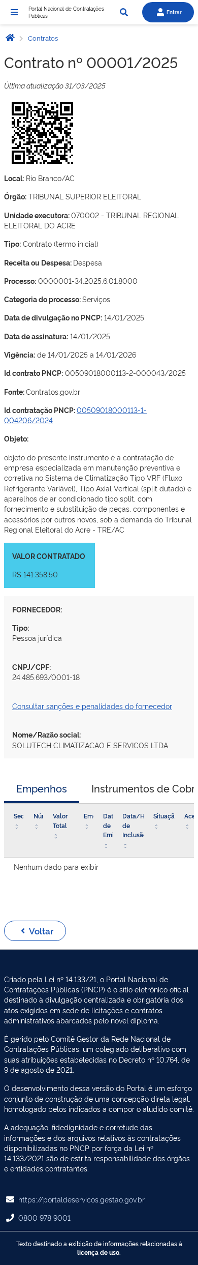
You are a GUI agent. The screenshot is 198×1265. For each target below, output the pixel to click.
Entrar (174, 12)
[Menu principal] (14, 12)
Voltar (41, 930)
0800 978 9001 (44, 1217)
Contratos (42, 37)
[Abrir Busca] (124, 12)
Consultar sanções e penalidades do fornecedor (92, 706)
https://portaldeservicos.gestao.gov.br (81, 1199)
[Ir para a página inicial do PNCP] (10, 37)
